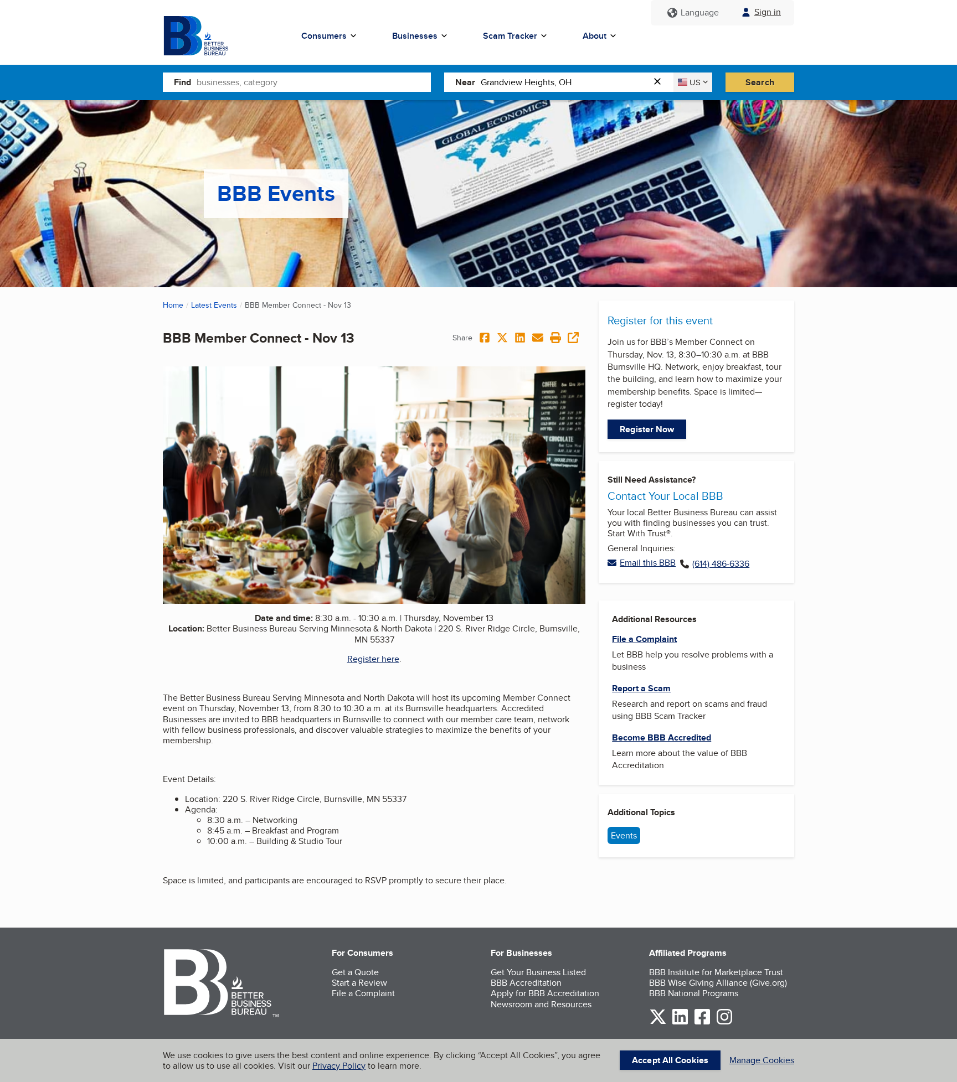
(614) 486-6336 (720, 564)
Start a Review (359, 982)
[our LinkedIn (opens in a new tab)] (680, 1022)
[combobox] (314, 82)
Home (173, 304)
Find (182, 82)
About (594, 35)
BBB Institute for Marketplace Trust (716, 972)
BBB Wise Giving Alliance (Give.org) (718, 982)
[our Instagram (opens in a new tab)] (724, 1022)
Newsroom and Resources (541, 1004)
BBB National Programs (693, 993)
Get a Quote (355, 972)
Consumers (324, 35)
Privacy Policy (339, 1065)
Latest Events (214, 304)
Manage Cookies (761, 1060)
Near (465, 82)
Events (624, 835)
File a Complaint (363, 993)
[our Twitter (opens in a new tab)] (658, 1022)
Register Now (647, 429)
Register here (373, 659)
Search (759, 82)
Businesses (415, 35)
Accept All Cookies (670, 1060)
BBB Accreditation (526, 982)
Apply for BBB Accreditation (545, 993)
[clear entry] (660, 82)
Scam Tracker (510, 35)
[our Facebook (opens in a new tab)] (702, 1022)
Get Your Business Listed (538, 972)
